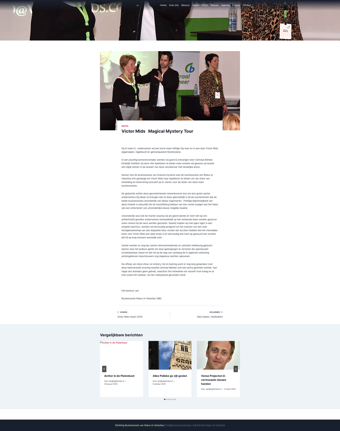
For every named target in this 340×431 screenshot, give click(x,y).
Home (163, 5)
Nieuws (215, 5)
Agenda (225, 5)
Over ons (174, 5)
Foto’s (205, 5)
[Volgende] (236, 369)
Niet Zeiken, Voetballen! (210, 314)
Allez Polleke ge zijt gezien (170, 375)
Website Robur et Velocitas (210, 425)
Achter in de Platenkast (119, 375)
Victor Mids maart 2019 (129, 314)
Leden (195, 5)
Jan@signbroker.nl (116, 381)
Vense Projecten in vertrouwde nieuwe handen (213, 379)
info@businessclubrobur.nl (180, 425)
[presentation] (121, 355)
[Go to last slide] (104, 369)
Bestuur (185, 5)
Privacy (236, 5)
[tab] (164, 399)
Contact (247, 5)
